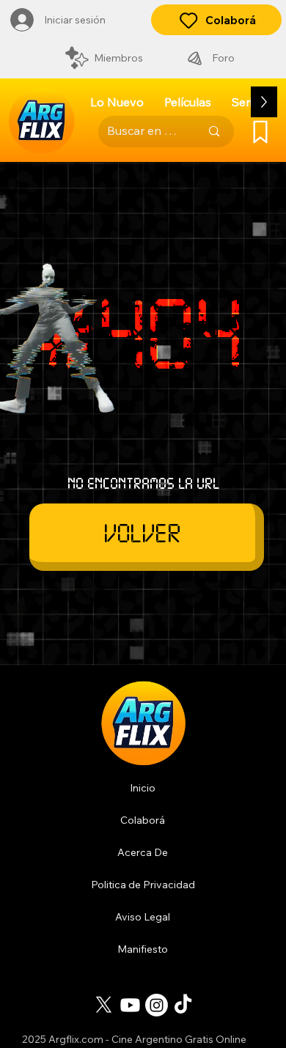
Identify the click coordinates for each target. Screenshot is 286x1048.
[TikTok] (183, 1005)
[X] (103, 1005)
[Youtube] (130, 1005)
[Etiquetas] (260, 132)
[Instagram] (156, 1005)
